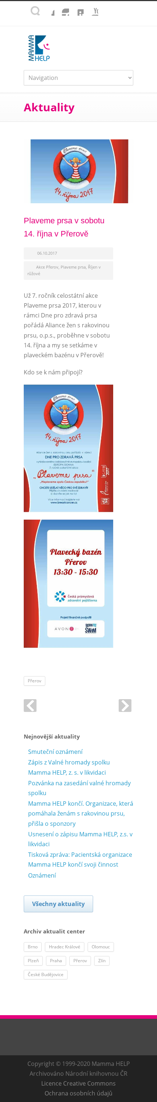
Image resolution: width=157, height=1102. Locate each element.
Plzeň (33, 960)
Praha (56, 960)
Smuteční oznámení (55, 752)
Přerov (34, 681)
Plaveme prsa (73, 267)
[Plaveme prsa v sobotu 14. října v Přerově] (78, 171)
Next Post (125, 705)
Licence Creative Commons (78, 1083)
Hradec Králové (64, 947)
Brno (33, 947)
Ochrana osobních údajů (78, 1093)
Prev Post (30, 705)
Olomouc (101, 947)
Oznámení (42, 875)
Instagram (61, 8)
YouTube (91, 8)
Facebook (47, 8)
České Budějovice (46, 974)
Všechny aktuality (58, 904)
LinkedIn (76, 8)
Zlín (102, 960)
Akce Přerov (47, 267)
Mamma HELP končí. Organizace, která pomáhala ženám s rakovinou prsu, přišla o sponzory (80, 813)
